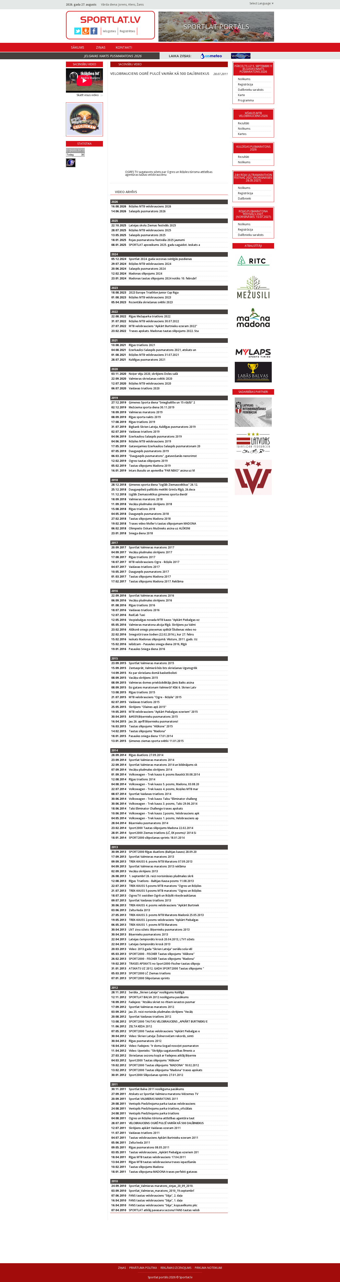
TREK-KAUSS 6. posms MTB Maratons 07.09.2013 (160, 861)
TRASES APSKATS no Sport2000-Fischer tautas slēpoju (164, 964)
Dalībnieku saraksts (250, 90)
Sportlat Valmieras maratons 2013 (151, 857)
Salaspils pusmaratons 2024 (147, 269)
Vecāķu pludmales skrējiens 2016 (150, 600)
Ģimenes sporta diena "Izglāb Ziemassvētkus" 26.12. (163, 485)
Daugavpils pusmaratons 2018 (149, 514)
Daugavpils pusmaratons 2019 (149, 451)
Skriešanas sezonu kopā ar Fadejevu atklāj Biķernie (162, 1055)
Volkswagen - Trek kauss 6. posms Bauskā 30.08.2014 (164, 774)
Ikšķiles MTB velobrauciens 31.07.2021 (154, 355)
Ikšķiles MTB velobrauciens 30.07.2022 (154, 321)
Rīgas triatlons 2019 (142, 422)
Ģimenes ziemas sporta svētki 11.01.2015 (156, 741)
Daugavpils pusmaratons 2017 (149, 572)
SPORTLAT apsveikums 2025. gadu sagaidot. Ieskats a (164, 245)
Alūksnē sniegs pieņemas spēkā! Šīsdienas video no (162, 630)
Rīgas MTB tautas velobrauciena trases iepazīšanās (162, 1162)
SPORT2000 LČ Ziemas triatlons (150, 973)
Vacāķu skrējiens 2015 (143, 678)
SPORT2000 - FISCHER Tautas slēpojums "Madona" (162, 959)
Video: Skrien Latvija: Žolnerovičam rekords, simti (161, 1036)
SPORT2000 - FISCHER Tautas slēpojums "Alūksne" (162, 954)
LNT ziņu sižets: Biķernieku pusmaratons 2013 (159, 930)
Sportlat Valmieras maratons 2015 (151, 663)
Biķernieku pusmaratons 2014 (148, 823)
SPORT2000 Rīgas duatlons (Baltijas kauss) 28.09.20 (163, 852)
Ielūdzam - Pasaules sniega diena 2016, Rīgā (158, 644)
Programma (246, 100)
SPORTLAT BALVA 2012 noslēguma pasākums (159, 997)
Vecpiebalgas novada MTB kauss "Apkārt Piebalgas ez (164, 620)
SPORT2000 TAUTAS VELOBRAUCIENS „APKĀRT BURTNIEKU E (168, 1021)
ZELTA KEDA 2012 (140, 1026)
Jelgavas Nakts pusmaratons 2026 (113, 55)
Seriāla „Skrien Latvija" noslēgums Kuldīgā (156, 992)
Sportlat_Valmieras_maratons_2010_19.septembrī (161, 1191)
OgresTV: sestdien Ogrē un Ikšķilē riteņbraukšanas (162, 895)
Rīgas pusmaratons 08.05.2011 (149, 1147)
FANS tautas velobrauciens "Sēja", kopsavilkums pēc (163, 1205)
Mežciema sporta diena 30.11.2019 (151, 407)
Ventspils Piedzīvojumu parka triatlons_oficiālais (160, 1108)
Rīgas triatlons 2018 (142, 509)
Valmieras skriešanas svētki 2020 (150, 379)
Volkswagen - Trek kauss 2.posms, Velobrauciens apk (164, 813)
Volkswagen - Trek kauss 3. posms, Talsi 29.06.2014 (163, 804)
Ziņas (100, 47)
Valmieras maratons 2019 (146, 412)
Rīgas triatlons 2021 (142, 345)
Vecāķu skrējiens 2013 (143, 871)
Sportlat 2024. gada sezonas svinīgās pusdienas (160, 259)
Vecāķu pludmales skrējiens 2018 (150, 504)
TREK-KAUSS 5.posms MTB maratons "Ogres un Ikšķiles (165, 886)
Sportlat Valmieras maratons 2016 (151, 595)
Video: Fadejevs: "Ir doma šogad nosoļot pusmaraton (164, 1046)
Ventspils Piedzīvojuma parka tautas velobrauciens (162, 1104)
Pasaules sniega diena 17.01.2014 (151, 736)
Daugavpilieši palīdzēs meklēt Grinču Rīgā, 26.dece (162, 489)
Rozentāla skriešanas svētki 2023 (151, 302)
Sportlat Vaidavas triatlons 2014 (150, 794)
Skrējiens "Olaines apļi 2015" (147, 707)
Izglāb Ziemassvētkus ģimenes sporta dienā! (158, 494)
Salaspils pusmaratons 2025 (147, 235)
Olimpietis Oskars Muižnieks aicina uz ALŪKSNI (159, 528)
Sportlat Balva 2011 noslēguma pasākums (156, 1089)
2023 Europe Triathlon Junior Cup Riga (154, 292)
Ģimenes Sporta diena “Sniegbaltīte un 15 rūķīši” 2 (162, 402)
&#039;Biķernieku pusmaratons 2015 (153, 717)
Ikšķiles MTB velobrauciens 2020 (150, 383)
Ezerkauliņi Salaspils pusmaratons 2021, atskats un (162, 350)
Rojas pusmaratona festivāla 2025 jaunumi (157, 240)
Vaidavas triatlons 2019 (144, 432)
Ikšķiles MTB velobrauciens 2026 (150, 206)
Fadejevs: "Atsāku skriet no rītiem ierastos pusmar (162, 1002)
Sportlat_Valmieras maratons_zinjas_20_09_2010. (161, 1186)
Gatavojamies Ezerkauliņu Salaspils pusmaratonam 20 (164, 446)
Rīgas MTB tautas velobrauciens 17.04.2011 (157, 1157)
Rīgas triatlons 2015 (142, 692)
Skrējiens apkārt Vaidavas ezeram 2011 (155, 1128)
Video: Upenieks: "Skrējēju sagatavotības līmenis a (162, 1051)
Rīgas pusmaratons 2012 (145, 1041)
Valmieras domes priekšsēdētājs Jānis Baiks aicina (161, 683)
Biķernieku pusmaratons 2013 (148, 934)
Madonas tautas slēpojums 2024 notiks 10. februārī (162, 278)
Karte (241, 95)
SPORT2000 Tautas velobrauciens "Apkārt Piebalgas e (164, 1031)
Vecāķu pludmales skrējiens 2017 (150, 552)
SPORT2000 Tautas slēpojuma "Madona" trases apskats (165, 1070)
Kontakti (124, 47)
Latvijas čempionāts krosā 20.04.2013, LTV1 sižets (162, 939)
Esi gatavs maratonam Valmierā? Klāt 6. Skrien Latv (162, 687)
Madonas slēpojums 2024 (145, 273)
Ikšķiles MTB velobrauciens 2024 (150, 264)
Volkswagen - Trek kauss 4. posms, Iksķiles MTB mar (163, 789)
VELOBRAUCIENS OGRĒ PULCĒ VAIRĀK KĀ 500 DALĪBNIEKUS (166, 1123)
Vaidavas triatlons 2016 (144, 610)
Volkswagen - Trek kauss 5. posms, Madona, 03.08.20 (164, 784)
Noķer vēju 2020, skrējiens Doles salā (153, 374)
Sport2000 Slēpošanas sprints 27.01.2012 (156, 1075)
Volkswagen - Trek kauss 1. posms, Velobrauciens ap (163, 818)
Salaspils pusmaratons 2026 (147, 211)
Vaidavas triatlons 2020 (144, 388)
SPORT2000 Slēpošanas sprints (149, 978)
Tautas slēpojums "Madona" (147, 731)
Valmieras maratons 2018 (146, 499)
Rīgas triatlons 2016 (142, 605)
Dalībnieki (244, 198)
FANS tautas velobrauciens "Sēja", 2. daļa (155, 1196)
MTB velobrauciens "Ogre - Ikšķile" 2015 (155, 697)
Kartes (242, 134)
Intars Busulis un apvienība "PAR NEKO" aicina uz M (162, 470)
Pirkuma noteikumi (208, 1268)
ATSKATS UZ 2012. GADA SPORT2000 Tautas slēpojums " (166, 968)
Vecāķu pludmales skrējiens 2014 (150, 770)
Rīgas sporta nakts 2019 (145, 417)
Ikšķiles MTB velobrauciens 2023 (150, 297)
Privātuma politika (143, 1268)
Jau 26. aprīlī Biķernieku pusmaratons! (153, 721)
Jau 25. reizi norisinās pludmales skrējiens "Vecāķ (161, 1012)
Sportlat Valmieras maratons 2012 (151, 1007)
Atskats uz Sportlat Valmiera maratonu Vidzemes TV (163, 1094)
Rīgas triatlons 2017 (142, 557)
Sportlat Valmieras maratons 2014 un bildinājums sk (163, 765)
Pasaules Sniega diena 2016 (147, 649)
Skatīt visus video (88, 95)
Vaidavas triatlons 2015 (144, 702)
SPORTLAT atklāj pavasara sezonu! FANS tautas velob (164, 1210)
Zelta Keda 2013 (139, 910)
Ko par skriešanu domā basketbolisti (153, 673)
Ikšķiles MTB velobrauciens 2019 (150, 441)
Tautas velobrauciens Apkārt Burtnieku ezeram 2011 (163, 1138)
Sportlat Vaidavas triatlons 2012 (150, 1017)
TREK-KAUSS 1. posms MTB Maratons (153, 925)
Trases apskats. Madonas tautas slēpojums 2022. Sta (164, 331)
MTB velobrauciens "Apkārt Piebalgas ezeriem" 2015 (163, 712)
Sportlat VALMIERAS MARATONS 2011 (153, 1099)
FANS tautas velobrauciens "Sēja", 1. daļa (155, 1200)
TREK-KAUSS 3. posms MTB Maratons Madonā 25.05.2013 (166, 915)
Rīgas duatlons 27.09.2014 (146, 755)
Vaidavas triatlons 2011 (144, 1133)
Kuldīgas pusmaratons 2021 (147, 360)
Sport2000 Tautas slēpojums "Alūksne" (154, 1060)
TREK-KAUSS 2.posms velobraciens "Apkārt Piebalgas (163, 920)
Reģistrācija (245, 84)
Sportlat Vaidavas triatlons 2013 (150, 900)
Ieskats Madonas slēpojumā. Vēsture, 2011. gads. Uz (163, 639)
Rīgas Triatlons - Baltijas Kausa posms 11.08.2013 (161, 881)
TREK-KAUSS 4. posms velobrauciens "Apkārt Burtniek (164, 905)
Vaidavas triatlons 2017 (144, 567)
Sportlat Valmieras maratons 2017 (151, 547)
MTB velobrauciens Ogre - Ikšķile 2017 (154, 562)
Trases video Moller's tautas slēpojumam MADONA (162, 523)
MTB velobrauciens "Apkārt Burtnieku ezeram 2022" (163, 326)
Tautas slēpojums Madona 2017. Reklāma (156, 581)
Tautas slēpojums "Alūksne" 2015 (151, 726)
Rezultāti (243, 123)
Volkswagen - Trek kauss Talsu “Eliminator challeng (163, 799)
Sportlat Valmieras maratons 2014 (151, 760)
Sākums (77, 47)
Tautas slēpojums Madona (146, 1167)
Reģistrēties (127, 31)
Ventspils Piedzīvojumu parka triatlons (154, 1113)
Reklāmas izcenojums (176, 1268)
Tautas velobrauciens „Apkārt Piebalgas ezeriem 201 (164, 1152)
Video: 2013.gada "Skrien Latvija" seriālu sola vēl (160, 949)
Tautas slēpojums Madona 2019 (150, 466)
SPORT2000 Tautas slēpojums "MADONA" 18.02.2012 (164, 1065)
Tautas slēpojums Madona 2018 (150, 519)
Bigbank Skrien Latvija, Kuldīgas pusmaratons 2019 (162, 427)
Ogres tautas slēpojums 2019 (148, 461)
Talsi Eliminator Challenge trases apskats (156, 808)
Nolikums (244, 79)
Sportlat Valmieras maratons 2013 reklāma (157, 866)
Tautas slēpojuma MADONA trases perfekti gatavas (163, 1172)
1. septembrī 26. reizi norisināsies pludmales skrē (161, 876)
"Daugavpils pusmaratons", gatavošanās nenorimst (163, 456)
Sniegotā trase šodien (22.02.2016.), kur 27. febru (161, 634)
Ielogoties (109, 31)
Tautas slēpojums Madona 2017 (150, 576)
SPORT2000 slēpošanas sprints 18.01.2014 (157, 838)
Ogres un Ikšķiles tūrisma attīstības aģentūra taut (162, 1118)
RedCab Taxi (137, 615)
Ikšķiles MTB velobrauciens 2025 (150, 230)
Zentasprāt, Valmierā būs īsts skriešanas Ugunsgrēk (163, 668)
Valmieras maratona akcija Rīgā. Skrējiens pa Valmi (162, 625)
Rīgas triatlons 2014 (142, 779)
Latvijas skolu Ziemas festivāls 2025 (152, 225)
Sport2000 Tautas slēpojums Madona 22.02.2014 (161, 828)
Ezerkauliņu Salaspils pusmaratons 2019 (155, 436)
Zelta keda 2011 (139, 1142)
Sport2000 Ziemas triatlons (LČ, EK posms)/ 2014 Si (162, 833)
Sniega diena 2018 (141, 533)
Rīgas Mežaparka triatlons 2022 (149, 316)
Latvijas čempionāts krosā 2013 (149, 944)
